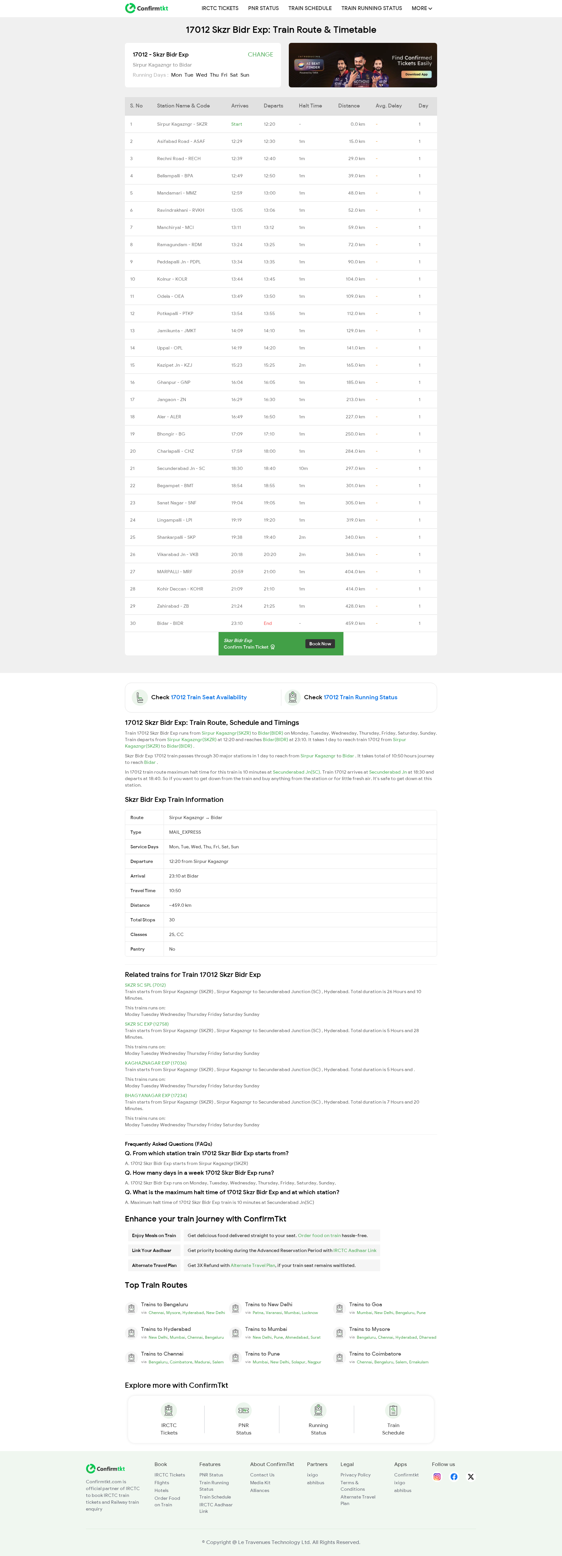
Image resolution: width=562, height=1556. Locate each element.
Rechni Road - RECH (179, 158)
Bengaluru (404, 1312)
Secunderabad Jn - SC (181, 468)
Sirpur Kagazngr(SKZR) (227, 733)
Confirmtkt (406, 1474)
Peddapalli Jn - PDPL (179, 261)
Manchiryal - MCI (175, 227)
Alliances (259, 1490)
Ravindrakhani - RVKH (180, 210)
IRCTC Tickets (220, 8)
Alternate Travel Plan (253, 1265)
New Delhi (215, 1312)
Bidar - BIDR (170, 623)
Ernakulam (419, 1362)
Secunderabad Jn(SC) (296, 772)
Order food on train (319, 1235)
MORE (420, 8)
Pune (421, 1312)
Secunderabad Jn (388, 772)
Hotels (161, 1490)
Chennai (156, 1312)
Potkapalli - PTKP (175, 313)
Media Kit (260, 1482)
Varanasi (274, 1312)
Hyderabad (193, 1312)
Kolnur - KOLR (172, 279)
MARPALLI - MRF (175, 571)
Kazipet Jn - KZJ (174, 365)
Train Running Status (371, 8)
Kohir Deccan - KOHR (180, 588)
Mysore (173, 1312)
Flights (161, 1482)
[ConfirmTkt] (105, 1468)
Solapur (298, 1362)
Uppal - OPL (169, 347)
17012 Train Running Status (360, 697)
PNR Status (263, 8)
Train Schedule (310, 8)
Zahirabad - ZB (173, 606)
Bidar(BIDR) (271, 733)
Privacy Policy (356, 1474)
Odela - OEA (170, 296)
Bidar (348, 755)
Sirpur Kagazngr (319, 755)
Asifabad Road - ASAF (181, 141)
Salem (218, 1362)
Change (260, 54)
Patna (258, 1312)
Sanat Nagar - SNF (176, 502)
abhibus (315, 1482)
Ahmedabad (296, 1337)
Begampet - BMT (175, 485)
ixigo (312, 1474)
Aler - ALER (169, 416)
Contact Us (262, 1474)
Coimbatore (181, 1362)
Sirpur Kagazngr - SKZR (182, 124)
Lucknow (310, 1312)
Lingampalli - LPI (174, 520)
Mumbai (292, 1312)
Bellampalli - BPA (175, 175)
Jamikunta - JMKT (176, 330)
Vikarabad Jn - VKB (177, 554)
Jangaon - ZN (171, 399)
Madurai (202, 1362)
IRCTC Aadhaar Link (354, 1250)
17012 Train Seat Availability (209, 697)
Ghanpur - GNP (173, 382)
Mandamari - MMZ (176, 193)
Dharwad (427, 1337)
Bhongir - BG (171, 433)
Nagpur (314, 1362)
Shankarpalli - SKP (176, 537)
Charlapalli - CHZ (175, 451)
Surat (316, 1337)
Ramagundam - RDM (179, 244)
